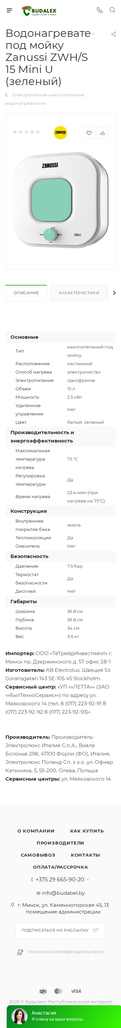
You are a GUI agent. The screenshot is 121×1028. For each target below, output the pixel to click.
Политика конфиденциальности (66, 952)
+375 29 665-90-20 (60, 879)
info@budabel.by (63, 893)
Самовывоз (38, 855)
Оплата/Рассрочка (60, 867)
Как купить (87, 831)
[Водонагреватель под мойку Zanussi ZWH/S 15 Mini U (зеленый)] (60, 199)
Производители (60, 843)
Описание (26, 293)
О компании (36, 831)
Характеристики (79, 293)
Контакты (85, 855)
